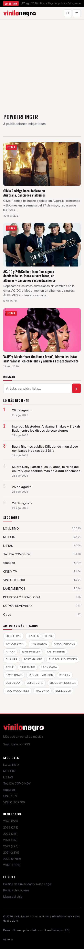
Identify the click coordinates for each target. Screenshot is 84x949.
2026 (10, 821)
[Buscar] (68, 13)
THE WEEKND (39, 643)
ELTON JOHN (35, 682)
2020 (12, 859)
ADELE (10, 667)
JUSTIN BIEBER (55, 651)
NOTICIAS (10, 771)
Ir (76, 388)
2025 (10, 827)
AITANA (10, 651)
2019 (11, 865)
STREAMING (27, 667)
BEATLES (33, 635)
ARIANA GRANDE (64, 643)
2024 (10, 833)
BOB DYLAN (13, 682)
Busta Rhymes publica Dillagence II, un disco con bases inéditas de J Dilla (45, 448)
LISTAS (8, 777)
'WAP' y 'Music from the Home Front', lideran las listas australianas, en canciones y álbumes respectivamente (40, 359)
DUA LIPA (11, 659)
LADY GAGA (49, 667)
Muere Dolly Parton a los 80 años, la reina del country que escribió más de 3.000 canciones (46, 469)
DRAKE (49, 635)
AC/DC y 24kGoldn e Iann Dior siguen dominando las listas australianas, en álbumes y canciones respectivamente (29, 276)
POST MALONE (33, 659)
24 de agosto (22, 503)
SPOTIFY (64, 675)
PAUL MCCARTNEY (17, 690)
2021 (11, 852)
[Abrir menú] (77, 13)
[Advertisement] (42, 63)
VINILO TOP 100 (14, 802)
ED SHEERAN (13, 635)
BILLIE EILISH (63, 690)
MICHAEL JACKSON (41, 675)
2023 (10, 840)
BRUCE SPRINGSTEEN (63, 682)
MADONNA (42, 690)
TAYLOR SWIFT (15, 643)
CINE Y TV (10, 796)
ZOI (67, 930)
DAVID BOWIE (14, 675)
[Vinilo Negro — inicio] (19, 13)
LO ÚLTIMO (11, 764)
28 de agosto (21, 410)
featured (9, 789)
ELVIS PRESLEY (31, 651)
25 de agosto (21, 487)
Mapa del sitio (12, 896)
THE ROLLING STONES (63, 659)
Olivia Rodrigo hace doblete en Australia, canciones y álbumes (24, 193)
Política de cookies (16, 890)
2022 (11, 846)
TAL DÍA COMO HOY (17, 783)
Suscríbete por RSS (16, 744)
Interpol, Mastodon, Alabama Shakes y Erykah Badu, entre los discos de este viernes (46, 428)
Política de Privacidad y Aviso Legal (27, 884)
